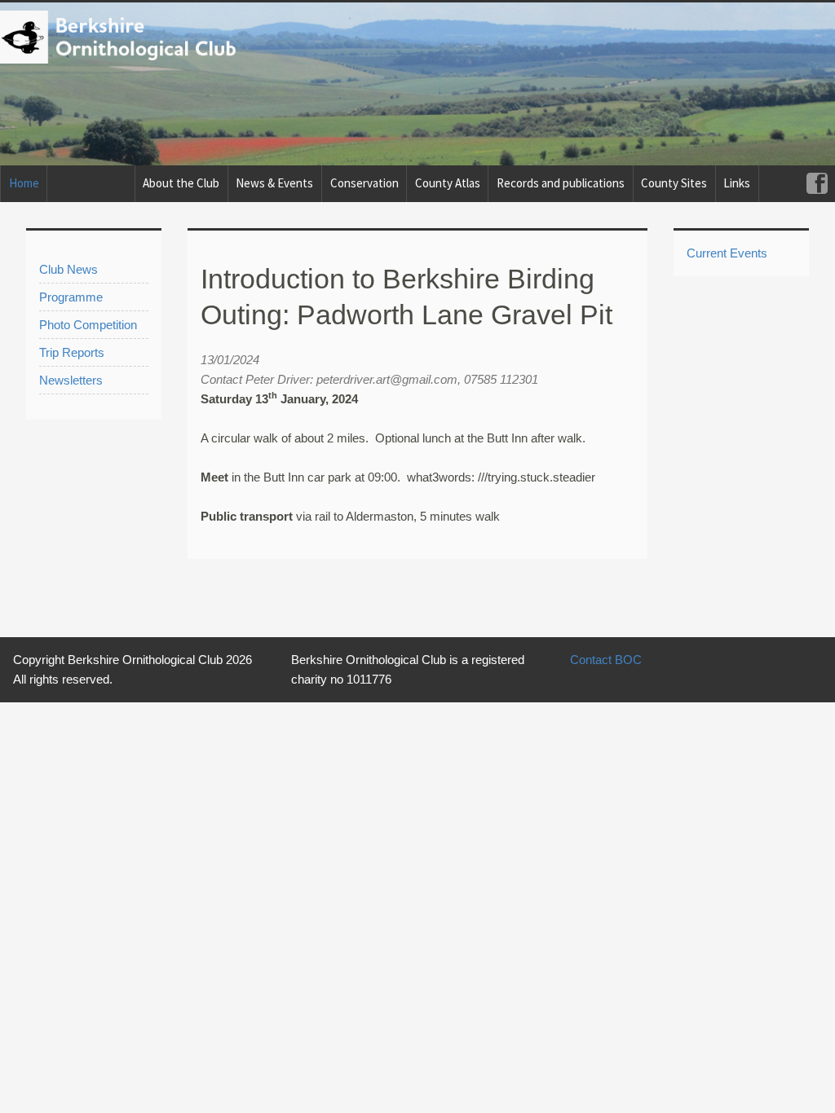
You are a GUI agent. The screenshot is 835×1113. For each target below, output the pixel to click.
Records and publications (561, 183)
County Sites (674, 183)
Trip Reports (71, 352)
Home (24, 183)
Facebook (816, 183)
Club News (68, 269)
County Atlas (447, 183)
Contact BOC (606, 659)
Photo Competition (88, 325)
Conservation (364, 183)
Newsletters (71, 380)
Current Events (727, 253)
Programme (71, 297)
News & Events (274, 183)
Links (736, 183)
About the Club (181, 183)
